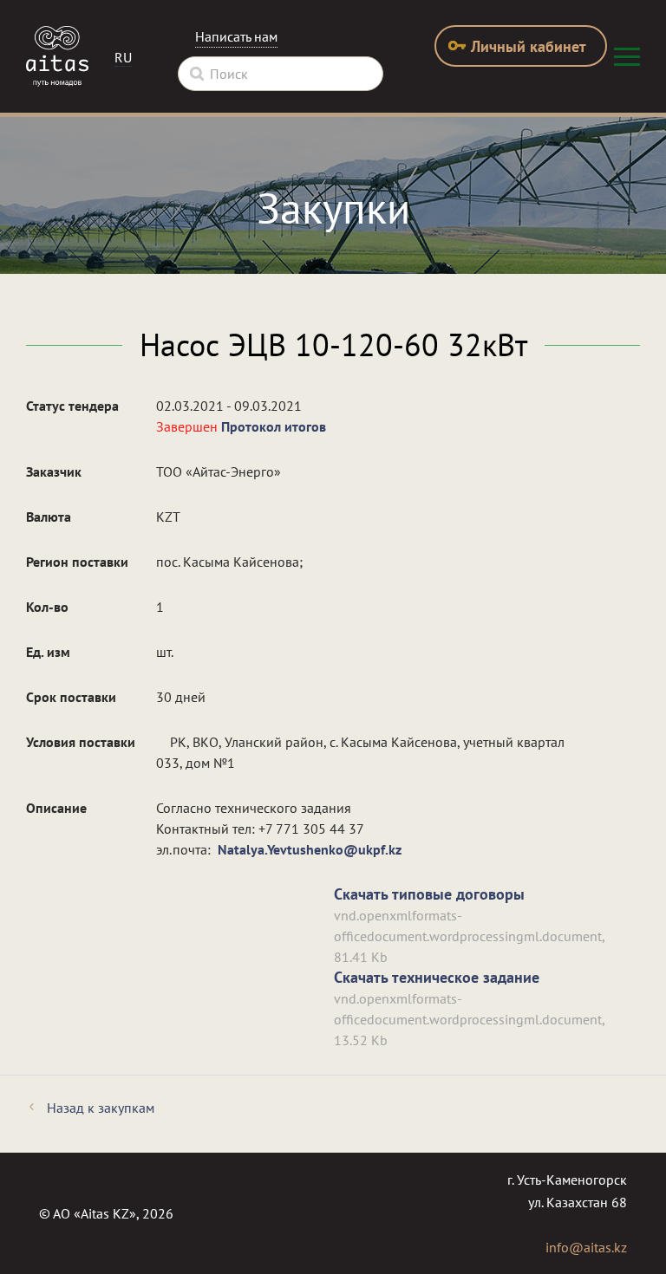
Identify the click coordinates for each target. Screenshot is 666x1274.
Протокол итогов (273, 426)
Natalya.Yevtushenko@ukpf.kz (310, 849)
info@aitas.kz (586, 1247)
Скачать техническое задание (436, 977)
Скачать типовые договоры (429, 894)
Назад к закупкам (100, 1107)
